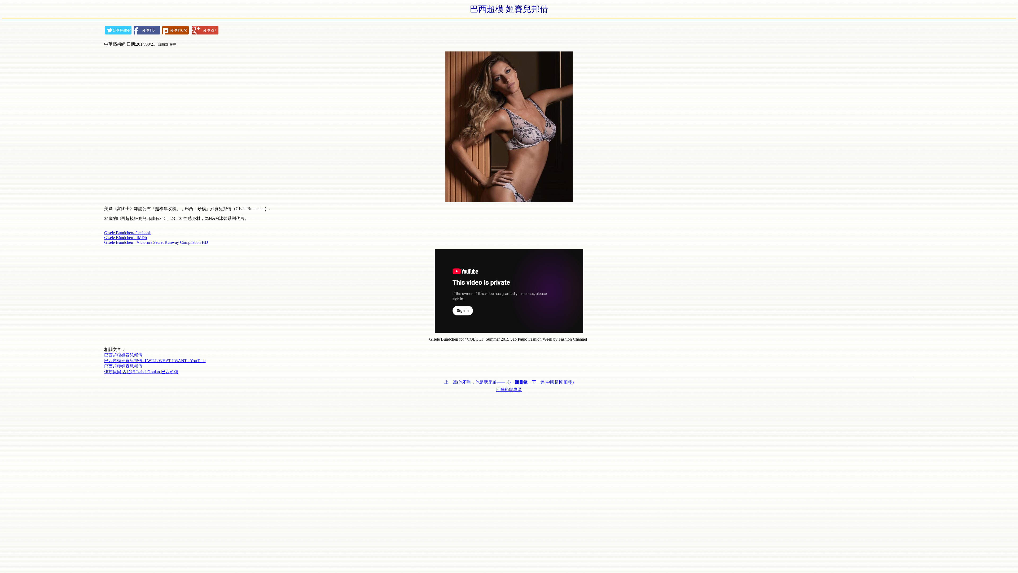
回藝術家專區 (509, 389)
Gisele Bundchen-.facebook (127, 233)
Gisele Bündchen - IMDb (125, 237)
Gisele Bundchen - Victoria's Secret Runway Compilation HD (156, 242)
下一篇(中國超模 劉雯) (553, 382)
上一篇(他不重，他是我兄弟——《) (477, 382)
